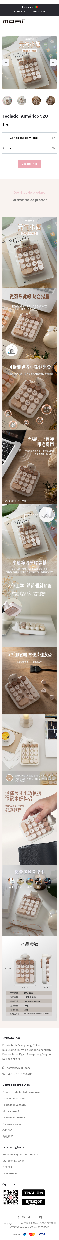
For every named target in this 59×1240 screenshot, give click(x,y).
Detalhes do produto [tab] (29, 193)
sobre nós (19, 11)
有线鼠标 (7, 1136)
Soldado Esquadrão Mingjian (20, 1154)
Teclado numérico (13, 1117)
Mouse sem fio (11, 1111)
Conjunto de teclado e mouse (21, 1092)
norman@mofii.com (18, 1068)
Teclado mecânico (14, 1098)
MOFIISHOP (9, 1173)
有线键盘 (7, 1130)
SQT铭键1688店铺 (13, 1161)
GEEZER (7, 1167)
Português (27, 7)
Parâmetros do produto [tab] (29, 200)
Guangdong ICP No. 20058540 (33, 1227)
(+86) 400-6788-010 (20, 1074)
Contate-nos (38, 11)
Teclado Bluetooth (14, 1104)
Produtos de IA (11, 1124)
